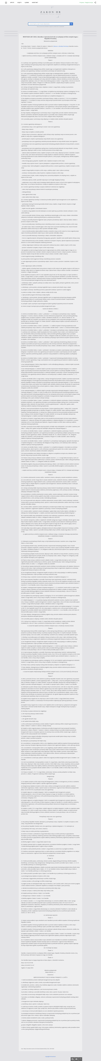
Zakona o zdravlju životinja (60, 46)
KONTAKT (35, 2)
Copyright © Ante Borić (50, 1056)
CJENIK (27, 2)
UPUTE (12, 2)
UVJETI (19, 2)
